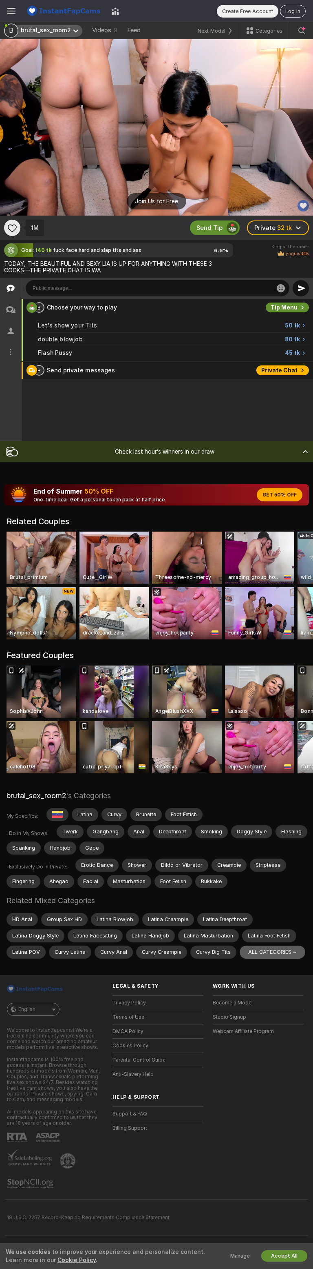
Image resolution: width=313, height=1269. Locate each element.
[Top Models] (115, 11)
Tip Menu (284, 307)
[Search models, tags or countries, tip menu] (301, 30)
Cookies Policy (130, 1046)
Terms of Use (128, 1017)
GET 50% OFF (279, 495)
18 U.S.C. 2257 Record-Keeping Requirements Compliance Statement (88, 1217)
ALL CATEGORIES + (272, 952)
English (26, 1009)
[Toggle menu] (11, 11)
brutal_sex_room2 (36, 795)
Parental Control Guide (138, 1060)
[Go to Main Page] (63, 11)
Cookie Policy (76, 1260)
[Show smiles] (281, 288)
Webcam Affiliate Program (243, 1031)
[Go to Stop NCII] (31, 1184)
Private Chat (279, 370)
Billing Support (129, 1128)
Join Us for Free (156, 201)
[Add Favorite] (12, 228)
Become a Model (233, 1003)
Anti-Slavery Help (133, 1074)
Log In (292, 11)
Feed (134, 30)
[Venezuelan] (57, 814)
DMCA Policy (127, 1031)
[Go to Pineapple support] (68, 1161)
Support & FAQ (129, 1114)
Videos (104, 30)
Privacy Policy (129, 1003)
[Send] (301, 288)
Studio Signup (229, 1017)
